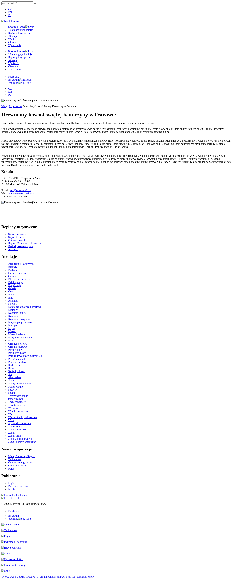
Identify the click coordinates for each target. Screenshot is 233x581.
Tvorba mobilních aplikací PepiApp (56, 576)
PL (9, 15)
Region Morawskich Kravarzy (24, 243)
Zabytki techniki (17, 429)
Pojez (11, 468)
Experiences (15, 106)
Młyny (11, 328)
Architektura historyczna (21, 263)
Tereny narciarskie (18, 395)
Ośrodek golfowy (17, 343)
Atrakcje (12, 36)
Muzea (12, 331)
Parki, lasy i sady (17, 352)
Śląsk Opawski (16, 237)
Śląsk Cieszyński (17, 234)
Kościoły (13, 316)
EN (10, 12)
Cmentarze (14, 276)
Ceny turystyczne (17, 465)
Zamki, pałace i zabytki (20, 438)
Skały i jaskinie (16, 371)
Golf (10, 291)
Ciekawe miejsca (17, 273)
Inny (10, 297)
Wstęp (4, 106)
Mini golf (13, 325)
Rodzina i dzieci (17, 365)
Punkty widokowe (18, 362)
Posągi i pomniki (17, 358)
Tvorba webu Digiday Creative (18, 576)
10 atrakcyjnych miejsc (20, 29)
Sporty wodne (15, 386)
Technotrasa (14, 459)
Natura (12, 340)
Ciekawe (13, 42)
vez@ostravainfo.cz (20, 190)
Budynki (13, 270)
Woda (11, 420)
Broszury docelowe (18, 486)
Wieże (11, 414)
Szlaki (11, 392)
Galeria (12, 288)
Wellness (13, 408)
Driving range (15, 282)
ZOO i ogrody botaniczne (22, 441)
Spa (10, 374)
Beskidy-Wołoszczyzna (20, 246)
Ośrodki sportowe (17, 346)
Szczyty (12, 389)
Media (11, 489)
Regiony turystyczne (19, 33)
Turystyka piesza (17, 405)
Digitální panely (85, 576)
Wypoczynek (15, 426)
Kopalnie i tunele (17, 312)
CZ (10, 9)
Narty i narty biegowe (20, 337)
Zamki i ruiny (15, 435)
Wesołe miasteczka (18, 411)
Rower (12, 368)
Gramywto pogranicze (20, 462)
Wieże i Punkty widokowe (22, 417)
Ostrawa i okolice (17, 240)
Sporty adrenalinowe (19, 383)
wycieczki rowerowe (19, 423)
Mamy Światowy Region (21, 456)
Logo (11, 483)
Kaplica (12, 303)
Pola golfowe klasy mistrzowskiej (26, 355)
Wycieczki (13, 39)
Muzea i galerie (16, 334)
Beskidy (12, 266)
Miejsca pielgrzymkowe (21, 322)
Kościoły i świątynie (19, 319)
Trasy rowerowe (17, 401)
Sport (11, 380)
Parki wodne (15, 349)
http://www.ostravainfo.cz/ (22, 193)
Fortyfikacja (14, 285)
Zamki (11, 432)
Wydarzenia (14, 45)
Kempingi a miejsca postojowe (24, 306)
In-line (11, 294)
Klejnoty (13, 309)
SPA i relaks (14, 377)
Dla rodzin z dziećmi (19, 279)
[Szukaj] (35, 3)
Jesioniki (13, 249)
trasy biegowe (15, 398)
